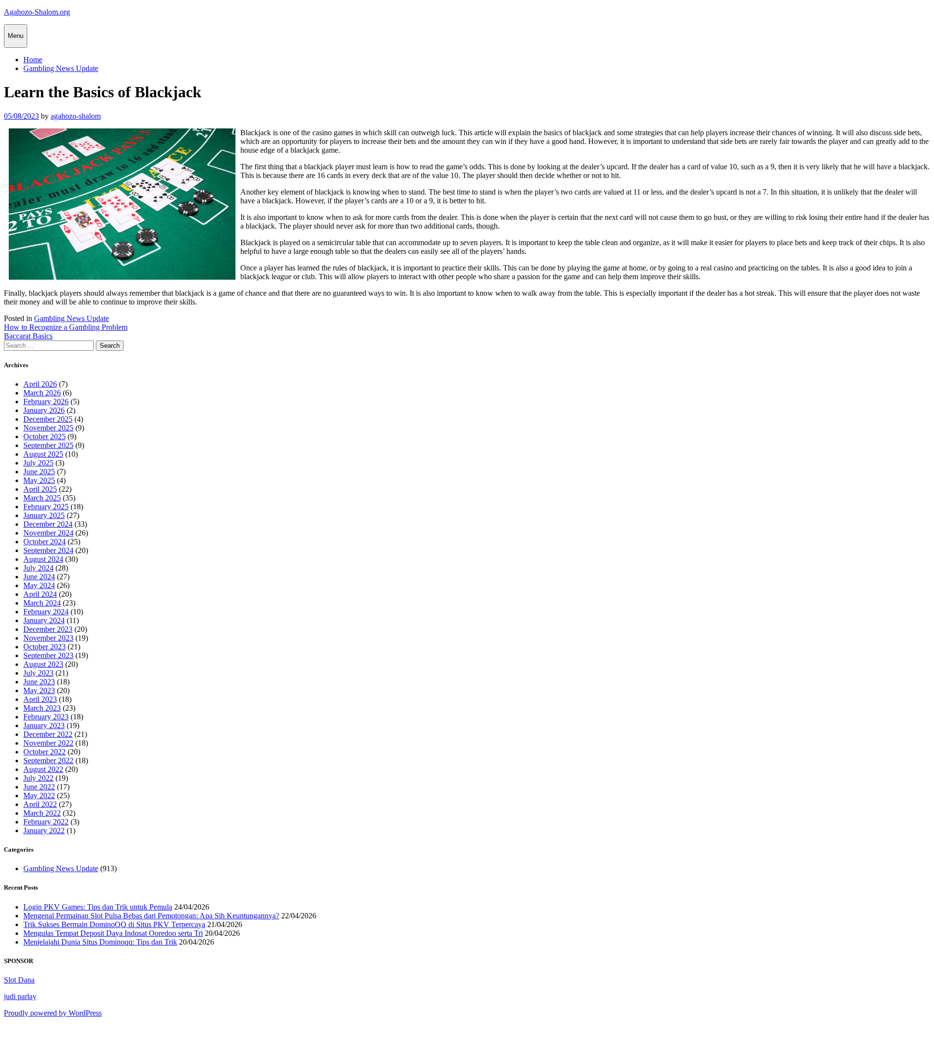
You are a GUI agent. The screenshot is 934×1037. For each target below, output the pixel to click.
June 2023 (39, 682)
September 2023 (48, 655)
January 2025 (44, 515)
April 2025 (40, 489)
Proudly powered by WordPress (53, 1013)
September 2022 (48, 760)
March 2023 (42, 708)
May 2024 (39, 585)
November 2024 (48, 533)
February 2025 (46, 506)
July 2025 (38, 463)
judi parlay (20, 996)
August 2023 (43, 664)
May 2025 (39, 480)
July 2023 (38, 673)
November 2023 (48, 638)
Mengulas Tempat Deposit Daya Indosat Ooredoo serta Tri (113, 933)
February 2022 (46, 822)
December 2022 (47, 734)
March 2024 (42, 603)
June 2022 (39, 787)
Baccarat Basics (28, 336)
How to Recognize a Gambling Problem (65, 327)
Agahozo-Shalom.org (37, 12)
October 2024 (44, 541)
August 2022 (43, 769)
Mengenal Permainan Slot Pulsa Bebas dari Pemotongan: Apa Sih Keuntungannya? (151, 916)
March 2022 (42, 813)
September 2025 (48, 445)
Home (32, 59)
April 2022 (40, 804)
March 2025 (42, 498)
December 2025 (47, 419)
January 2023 (44, 725)
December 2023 (47, 629)
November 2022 (48, 743)
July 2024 (38, 568)
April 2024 (40, 594)
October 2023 (44, 647)
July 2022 (38, 778)
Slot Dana (19, 980)
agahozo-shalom (76, 116)
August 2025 (43, 454)
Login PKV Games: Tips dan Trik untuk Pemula (97, 907)
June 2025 (39, 471)
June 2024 (39, 576)
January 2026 (44, 410)
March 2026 (42, 393)
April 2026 (40, 384)
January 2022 (44, 830)
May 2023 (39, 690)
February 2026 (46, 401)
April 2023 (40, 699)
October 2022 (44, 752)
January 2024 (44, 620)
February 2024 (46, 612)
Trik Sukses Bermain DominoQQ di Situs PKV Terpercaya (114, 924)
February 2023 (46, 717)
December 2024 (47, 524)
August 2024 (43, 559)
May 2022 (39, 795)
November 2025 (48, 428)
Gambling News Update (60, 68)
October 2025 (44, 436)
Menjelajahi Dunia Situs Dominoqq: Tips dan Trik (100, 942)
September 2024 (48, 550)
